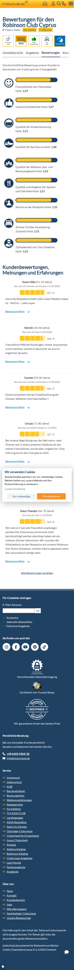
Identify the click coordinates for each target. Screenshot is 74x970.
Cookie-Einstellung (15, 488)
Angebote (32, 53)
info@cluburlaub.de (18, 758)
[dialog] (37, 485)
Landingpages (15, 817)
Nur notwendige (21, 496)
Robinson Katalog (17, 853)
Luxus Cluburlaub (17, 840)
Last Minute (14, 862)
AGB (9, 786)
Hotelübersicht (13, 53)
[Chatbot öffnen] (66, 952)
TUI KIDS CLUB (16, 813)
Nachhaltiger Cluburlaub (21, 913)
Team (10, 891)
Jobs (9, 904)
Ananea (11, 844)
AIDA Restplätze (17, 822)
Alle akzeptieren (51, 496)
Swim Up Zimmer (17, 826)
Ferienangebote (16, 867)
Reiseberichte (15, 804)
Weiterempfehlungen (19, 800)
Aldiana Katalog (16, 849)
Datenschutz (14, 782)
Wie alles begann (17, 909)
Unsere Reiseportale (19, 918)
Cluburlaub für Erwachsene (23, 835)
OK (38, 610)
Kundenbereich (16, 900)
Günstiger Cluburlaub (20, 831)
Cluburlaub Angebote (19, 858)
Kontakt (12, 895)
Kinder (67, 53)
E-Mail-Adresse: (12, 604)
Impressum (13, 777)
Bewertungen (51, 52)
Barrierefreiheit (16, 791)
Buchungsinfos (15, 795)
